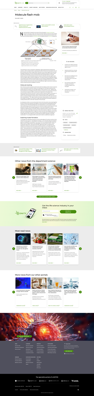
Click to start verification (51, 215)
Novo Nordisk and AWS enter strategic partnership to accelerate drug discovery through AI (70, 84)
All (26, 2)
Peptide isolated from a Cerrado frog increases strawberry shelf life (71, 71)
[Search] (48, 3)
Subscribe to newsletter (68, 212)
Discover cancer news (24, 336)
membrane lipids (36, 36)
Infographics (28, 360)
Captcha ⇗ (56, 216)
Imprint (16, 389)
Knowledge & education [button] (51, 7)
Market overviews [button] (33, 7)
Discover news (17, 345)
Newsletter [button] (61, 7)
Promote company (29, 350)
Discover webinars (18, 358)
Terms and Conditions (24, 389)
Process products (40, 349)
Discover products (40, 345)
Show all (66, 129)
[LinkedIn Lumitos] (78, 389)
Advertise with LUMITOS (19, 386)
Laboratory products (40, 347)
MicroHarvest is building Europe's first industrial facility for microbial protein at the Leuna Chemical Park (71, 77)
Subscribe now (68, 351)
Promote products (40, 350)
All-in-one (39, 367)
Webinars (38, 365)
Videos (27, 364)
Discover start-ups (29, 347)
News (38, 358)
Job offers (38, 364)
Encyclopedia (28, 358)
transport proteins (49, 32)
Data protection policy (34, 389)
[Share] (73, 7)
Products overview (40, 352)
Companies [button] (20, 7)
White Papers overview (52, 352)
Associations (28, 349)
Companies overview (30, 352)
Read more (44, 222)
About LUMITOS (29, 386)
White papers (39, 362)
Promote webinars (18, 360)
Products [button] (26, 7)
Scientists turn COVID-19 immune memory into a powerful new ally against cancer (71, 66)
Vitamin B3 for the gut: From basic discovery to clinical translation (70, 91)
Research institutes (29, 362)
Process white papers (52, 349)
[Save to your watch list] (70, 7)
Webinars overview (18, 362)
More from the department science (47, 196)
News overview (17, 349)
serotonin (50, 36)
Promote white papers (52, 350)
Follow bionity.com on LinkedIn (69, 353)
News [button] (15, 7)
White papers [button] (42, 7)
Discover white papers (52, 345)
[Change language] (76, 7)
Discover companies (29, 345)
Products (38, 360)
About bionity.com (36, 386)
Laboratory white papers (52, 347)
